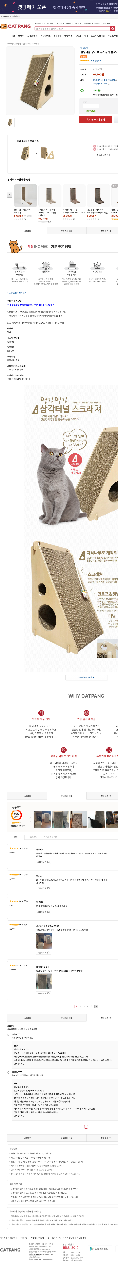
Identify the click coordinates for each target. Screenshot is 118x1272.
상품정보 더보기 (85, 677)
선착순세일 (39, 23)
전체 (16, 837)
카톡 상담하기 (70, 1237)
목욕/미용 (68, 36)
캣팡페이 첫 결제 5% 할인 (105, 80)
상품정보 (27, 231)
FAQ (59, 1237)
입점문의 (82, 1237)
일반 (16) (33, 837)
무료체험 (106, 23)
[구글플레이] (101, 1246)
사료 (13, 36)
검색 (112, 28)
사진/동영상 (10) (50, 837)
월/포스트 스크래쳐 (31, 43)
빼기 (85, 106)
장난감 (78, 36)
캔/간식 (21, 36)
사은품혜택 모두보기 (17, 293)
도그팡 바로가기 (16, 16)
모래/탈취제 (32, 36)
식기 (86, 36)
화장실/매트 (46, 36)
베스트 (59, 23)
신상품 (68, 23)
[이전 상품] (9, 195)
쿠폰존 (96, 23)
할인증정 (50, 23)
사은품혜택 (86, 23)
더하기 (97, 106)
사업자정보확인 (34, 1257)
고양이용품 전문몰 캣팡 (15, 27)
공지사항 (51, 1237)
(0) (25, 219)
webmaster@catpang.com (43, 1254)
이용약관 (23, 1237)
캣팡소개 (13, 1237)
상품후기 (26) (67, 231)
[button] (101, 83)
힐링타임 (84, 48)
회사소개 (3, 1237)
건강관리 (57, 36)
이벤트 (76, 23)
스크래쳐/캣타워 (97, 36)
